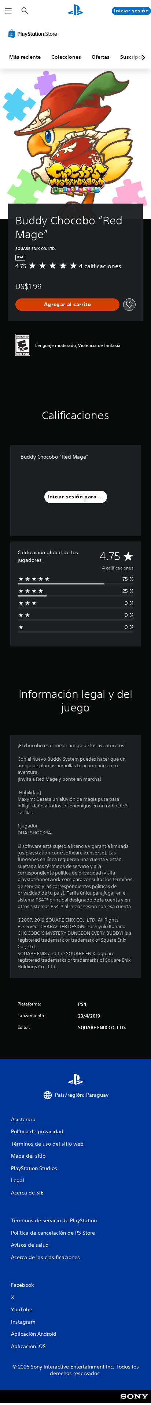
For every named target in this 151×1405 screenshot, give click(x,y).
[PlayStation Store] (34, 33)
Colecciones (66, 57)
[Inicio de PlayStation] (75, 11)
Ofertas (101, 57)
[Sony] (134, 1401)
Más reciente (25, 57)
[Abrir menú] (8, 11)
